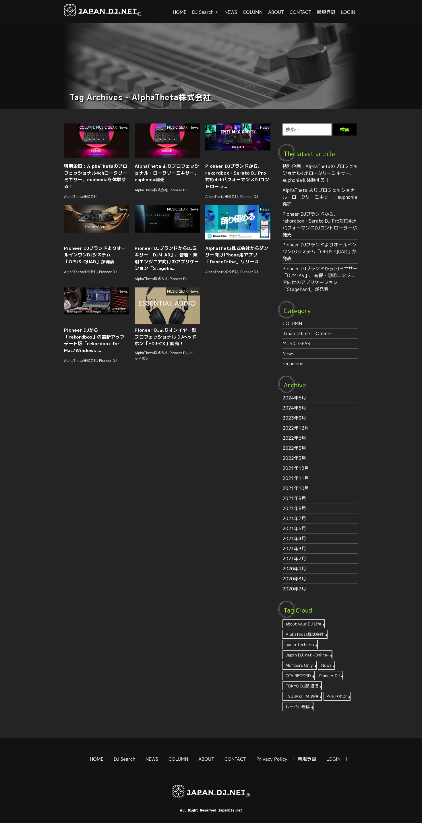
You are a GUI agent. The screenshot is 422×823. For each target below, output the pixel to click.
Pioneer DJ (178, 190)
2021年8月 (294, 508)
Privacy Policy (271, 759)
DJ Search (203, 12)
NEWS (230, 12)
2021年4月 (294, 538)
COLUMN (252, 12)
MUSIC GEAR (106, 127)
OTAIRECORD (298, 675)
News (123, 127)
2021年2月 (294, 558)
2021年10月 (295, 488)
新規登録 (326, 12)
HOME (179, 12)
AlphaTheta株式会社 (80, 196)
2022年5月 (294, 448)
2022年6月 (294, 438)
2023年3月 (294, 418)
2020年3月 (294, 578)
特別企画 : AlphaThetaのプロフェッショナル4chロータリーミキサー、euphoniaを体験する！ (95, 176)
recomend (292, 363)
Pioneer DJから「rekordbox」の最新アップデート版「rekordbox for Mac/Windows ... (94, 340)
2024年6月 (294, 398)
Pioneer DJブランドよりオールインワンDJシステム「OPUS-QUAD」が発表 (95, 255)
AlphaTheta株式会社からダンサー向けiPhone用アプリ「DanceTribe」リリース (236, 255)
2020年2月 (294, 589)
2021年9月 (294, 498)
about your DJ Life (303, 624)
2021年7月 (294, 518)
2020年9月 (294, 568)
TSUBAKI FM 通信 (302, 696)
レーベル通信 (298, 706)
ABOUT (276, 12)
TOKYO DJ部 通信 (302, 686)
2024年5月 (294, 408)
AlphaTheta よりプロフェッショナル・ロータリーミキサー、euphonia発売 (167, 173)
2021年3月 (294, 548)
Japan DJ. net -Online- (307, 333)
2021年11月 (295, 478)
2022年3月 (294, 458)
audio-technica (300, 644)
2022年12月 (295, 428)
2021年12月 (295, 468)
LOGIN (348, 12)
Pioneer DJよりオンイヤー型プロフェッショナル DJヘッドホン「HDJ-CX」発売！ (166, 337)
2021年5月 (294, 528)
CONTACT (300, 12)
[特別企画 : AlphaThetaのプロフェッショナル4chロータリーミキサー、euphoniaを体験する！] (102, 14)
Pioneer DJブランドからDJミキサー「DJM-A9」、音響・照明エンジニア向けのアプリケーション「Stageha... (167, 258)
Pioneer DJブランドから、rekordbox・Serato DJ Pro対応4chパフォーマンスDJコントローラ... (237, 176)
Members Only (299, 665)
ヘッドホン (337, 696)
